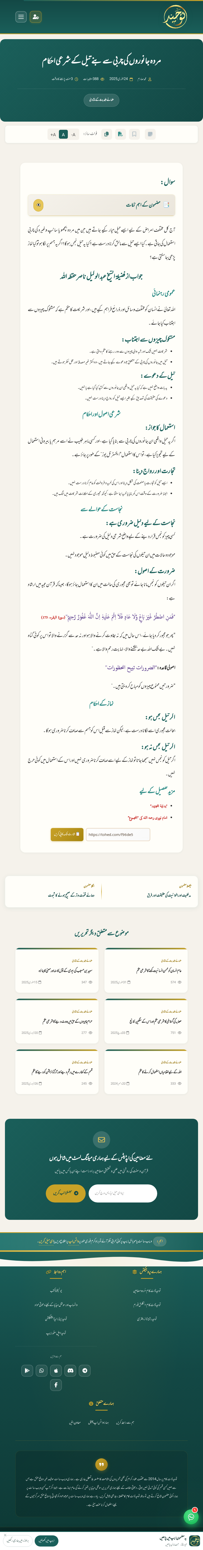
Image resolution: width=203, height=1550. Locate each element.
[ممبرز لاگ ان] (36, 17)
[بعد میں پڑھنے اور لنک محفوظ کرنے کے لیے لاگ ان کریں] (134, 134)
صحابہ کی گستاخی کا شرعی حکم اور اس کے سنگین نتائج (155, 1021)
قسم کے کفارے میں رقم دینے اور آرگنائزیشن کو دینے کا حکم (62, 1072)
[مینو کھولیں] (21, 17)
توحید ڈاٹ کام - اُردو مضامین (147, 1291)
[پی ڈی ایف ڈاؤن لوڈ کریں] (120, 134)
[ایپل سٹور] (56, 1371)
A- (73, 135)
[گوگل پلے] (27, 1371)
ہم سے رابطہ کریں (125, 1422)
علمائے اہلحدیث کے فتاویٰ (101, 100)
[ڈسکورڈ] (70, 1371)
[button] (191, 1519)
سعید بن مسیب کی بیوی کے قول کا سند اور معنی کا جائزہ (65, 971)
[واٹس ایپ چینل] (42, 1371)
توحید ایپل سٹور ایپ (56, 1333)
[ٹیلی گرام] (85, 1371)
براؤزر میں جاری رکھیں (18, 1541)
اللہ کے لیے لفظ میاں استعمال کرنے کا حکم (159, 1072)
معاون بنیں (75, 1422)
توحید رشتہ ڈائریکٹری (147, 1319)
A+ (53, 135)
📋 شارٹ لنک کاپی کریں (67, 834)
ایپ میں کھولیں (46, 1541)
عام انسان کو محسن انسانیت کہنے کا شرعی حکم (158, 971)
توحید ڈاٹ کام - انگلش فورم (147, 1305)
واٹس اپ (73, 1241)
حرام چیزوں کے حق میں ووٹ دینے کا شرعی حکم (67, 1021)
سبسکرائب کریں (62, 1193)
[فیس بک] (56, 1385)
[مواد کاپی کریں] (106, 134)
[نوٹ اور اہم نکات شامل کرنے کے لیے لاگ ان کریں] (150, 134)
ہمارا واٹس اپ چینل (98, 1422)
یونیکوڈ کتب (56, 1291)
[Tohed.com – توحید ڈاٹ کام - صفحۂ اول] (175, 17)
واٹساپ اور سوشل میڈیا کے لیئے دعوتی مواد (56, 1305)
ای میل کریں (46, 1241)
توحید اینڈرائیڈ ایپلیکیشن (56, 1319)
